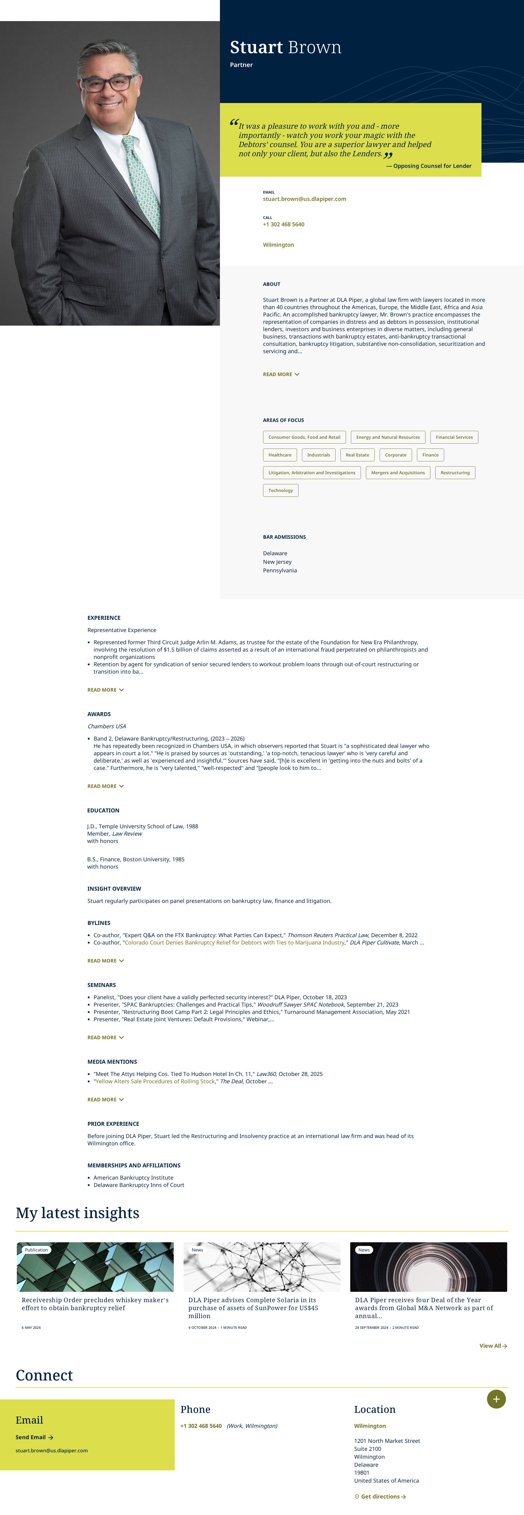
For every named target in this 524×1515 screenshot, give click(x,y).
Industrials (318, 455)
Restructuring (455, 472)
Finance (430, 455)
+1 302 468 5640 (283, 224)
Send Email (31, 1437)
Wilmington (278, 244)
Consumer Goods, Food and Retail (304, 437)
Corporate (396, 455)
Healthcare (280, 455)
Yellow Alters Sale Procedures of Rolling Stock (155, 1081)
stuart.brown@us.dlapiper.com (304, 198)
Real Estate (357, 455)
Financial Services (454, 437)
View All (490, 1345)
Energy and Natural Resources (388, 437)
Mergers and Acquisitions (398, 472)
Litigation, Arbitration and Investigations (312, 472)
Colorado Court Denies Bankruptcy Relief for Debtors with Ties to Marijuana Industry (234, 942)
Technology (281, 490)
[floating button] (496, 1399)
